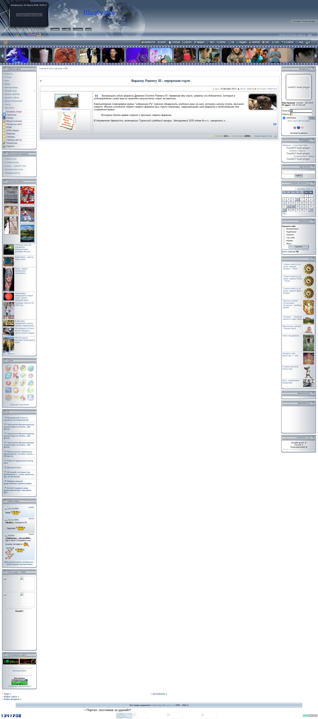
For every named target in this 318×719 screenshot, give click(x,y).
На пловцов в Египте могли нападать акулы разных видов (24, 330)
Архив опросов (301, 249)
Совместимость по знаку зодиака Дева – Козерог (293, 290)
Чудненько (291, 232)
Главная (42, 68)
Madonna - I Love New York (297, 145)
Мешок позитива (14, 121)
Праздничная (11, 173)
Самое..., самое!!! (13, 166)
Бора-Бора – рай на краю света (24, 258)
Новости (9, 159)
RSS (310, 35)
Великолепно (292, 229)
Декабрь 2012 (304, 189)
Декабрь (59, 68)
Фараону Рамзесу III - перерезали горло (160, 80)
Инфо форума (12, 699)
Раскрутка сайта (14, 124)
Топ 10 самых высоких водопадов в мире (25, 340)
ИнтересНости (12, 169)
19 (293, 206)
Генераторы (11, 143)
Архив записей (299, 183)
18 (289, 206)
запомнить (291, 118)
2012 (51, 68)
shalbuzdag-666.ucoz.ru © (163, 705)
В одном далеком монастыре (290, 367)
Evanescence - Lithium (301, 156)
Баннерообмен (19, 671)
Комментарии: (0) (262, 136)
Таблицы (10, 137)
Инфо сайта (10, 696)
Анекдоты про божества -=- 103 (290, 354)
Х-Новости (10, 162)
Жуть (288, 243)
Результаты (287, 249)
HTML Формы (12, 130)
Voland (250, 89)
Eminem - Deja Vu (302, 151)
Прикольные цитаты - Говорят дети (291, 327)
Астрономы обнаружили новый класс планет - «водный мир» (24, 296)
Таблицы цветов (14, 140)
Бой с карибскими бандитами (290, 381)
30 (311, 210)
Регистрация (305, 121)
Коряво (289, 240)
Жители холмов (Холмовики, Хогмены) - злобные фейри (292, 304)
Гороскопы (11, 115)
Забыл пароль (292, 121)
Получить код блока (19, 405)
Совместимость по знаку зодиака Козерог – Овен (292, 266)
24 (284, 210)
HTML (9, 127)
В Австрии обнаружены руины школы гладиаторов (24, 323)
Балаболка (159, 694)
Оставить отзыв (14, 112)
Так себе (290, 238)
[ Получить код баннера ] (19, 686)
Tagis (6, 694)
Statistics (302, 438)
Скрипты (10, 146)
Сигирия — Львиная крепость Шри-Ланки (292, 318)
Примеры (10, 133)
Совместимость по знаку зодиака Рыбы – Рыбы (292, 278)
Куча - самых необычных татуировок (21, 271)
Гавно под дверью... (291, 336)
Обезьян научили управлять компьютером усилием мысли (23, 248)
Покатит (290, 235)
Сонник (9, 118)
